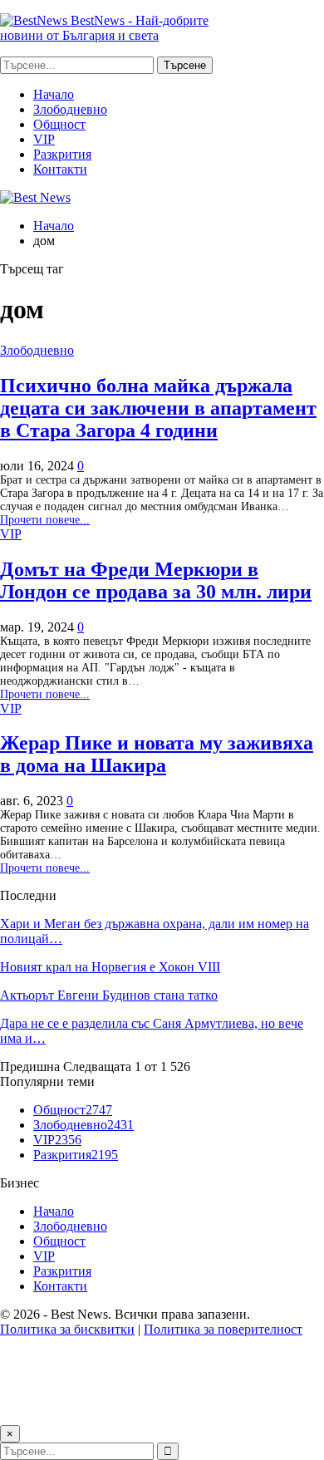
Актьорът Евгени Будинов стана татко (109, 995)
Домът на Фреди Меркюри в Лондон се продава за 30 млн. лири (156, 580)
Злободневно (70, 109)
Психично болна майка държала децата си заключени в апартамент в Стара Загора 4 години (158, 408)
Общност (59, 124)
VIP (44, 139)
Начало (53, 94)
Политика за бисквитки (67, 1329)
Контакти (60, 169)
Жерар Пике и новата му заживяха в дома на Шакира (156, 754)
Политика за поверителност (223, 1329)
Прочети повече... (45, 520)
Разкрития (62, 154)
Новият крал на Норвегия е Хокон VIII (110, 967)
